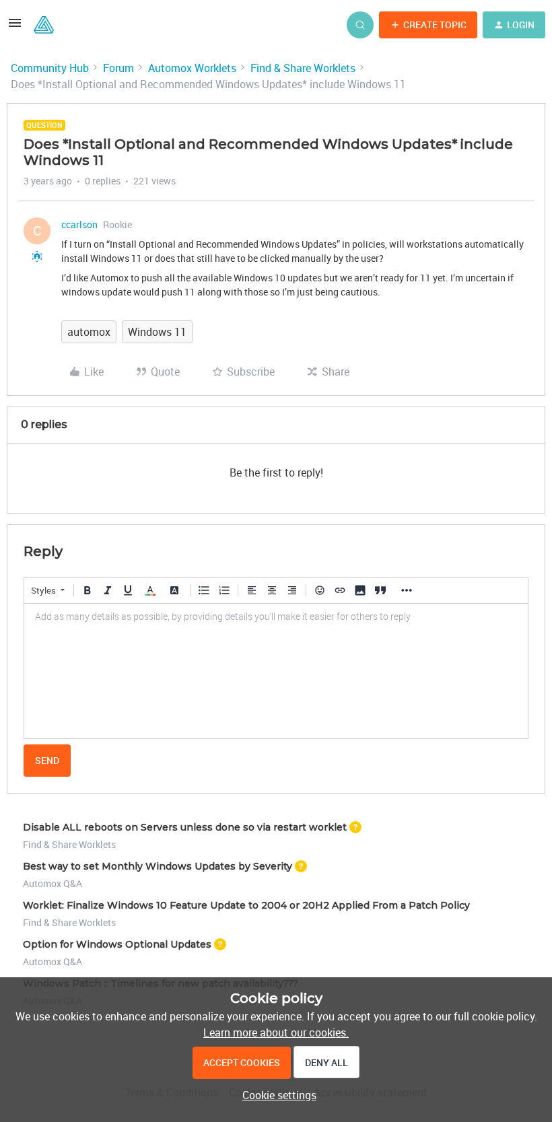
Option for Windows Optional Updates (117, 944)
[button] (15, 27)
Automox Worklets (192, 68)
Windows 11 (157, 331)
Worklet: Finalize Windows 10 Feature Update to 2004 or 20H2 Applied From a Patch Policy (246, 905)
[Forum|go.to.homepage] (44, 25)
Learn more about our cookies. (276, 1032)
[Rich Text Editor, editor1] (276, 671)
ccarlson (79, 224)
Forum (118, 68)
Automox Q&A (52, 883)
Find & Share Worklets (302, 68)
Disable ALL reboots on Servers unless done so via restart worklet (185, 827)
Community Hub (50, 68)
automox (88, 331)
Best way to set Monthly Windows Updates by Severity (157, 866)
